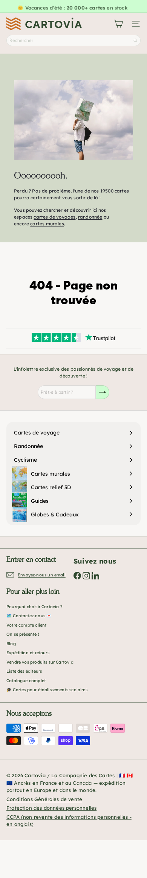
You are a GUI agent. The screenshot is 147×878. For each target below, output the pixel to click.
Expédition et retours (27, 652)
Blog (11, 643)
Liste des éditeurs (24, 671)
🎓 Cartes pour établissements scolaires (46, 689)
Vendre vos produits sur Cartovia (40, 662)
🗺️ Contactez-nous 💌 (29, 615)
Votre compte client (26, 625)
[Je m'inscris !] (102, 392)
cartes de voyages (54, 217)
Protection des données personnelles (51, 808)
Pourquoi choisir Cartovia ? (34, 606)
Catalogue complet (26, 680)
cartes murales (47, 223)
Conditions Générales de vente (44, 799)
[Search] (135, 40)
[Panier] (118, 24)
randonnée (90, 217)
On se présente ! (22, 634)
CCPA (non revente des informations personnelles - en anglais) (69, 820)
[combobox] (73, 40)
